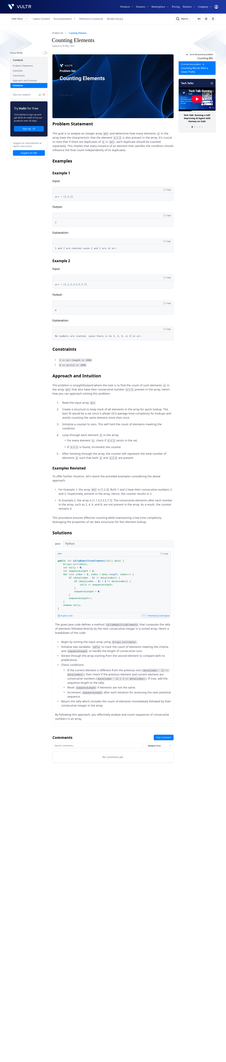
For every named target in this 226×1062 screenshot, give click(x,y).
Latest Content (41, 18)
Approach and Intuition (25, 80)
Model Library (115, 18)
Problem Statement (23, 65)
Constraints (19, 75)
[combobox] (160, 746)
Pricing (176, 6)
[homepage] (19, 7)
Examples (18, 70)
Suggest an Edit (29, 152)
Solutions (18, 85)
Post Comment (163, 737)
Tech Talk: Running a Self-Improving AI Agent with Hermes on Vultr (197, 118)
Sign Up (27, 128)
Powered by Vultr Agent (159, 615)
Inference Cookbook (91, 18)
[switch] (45, 52)
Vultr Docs (17, 18)
